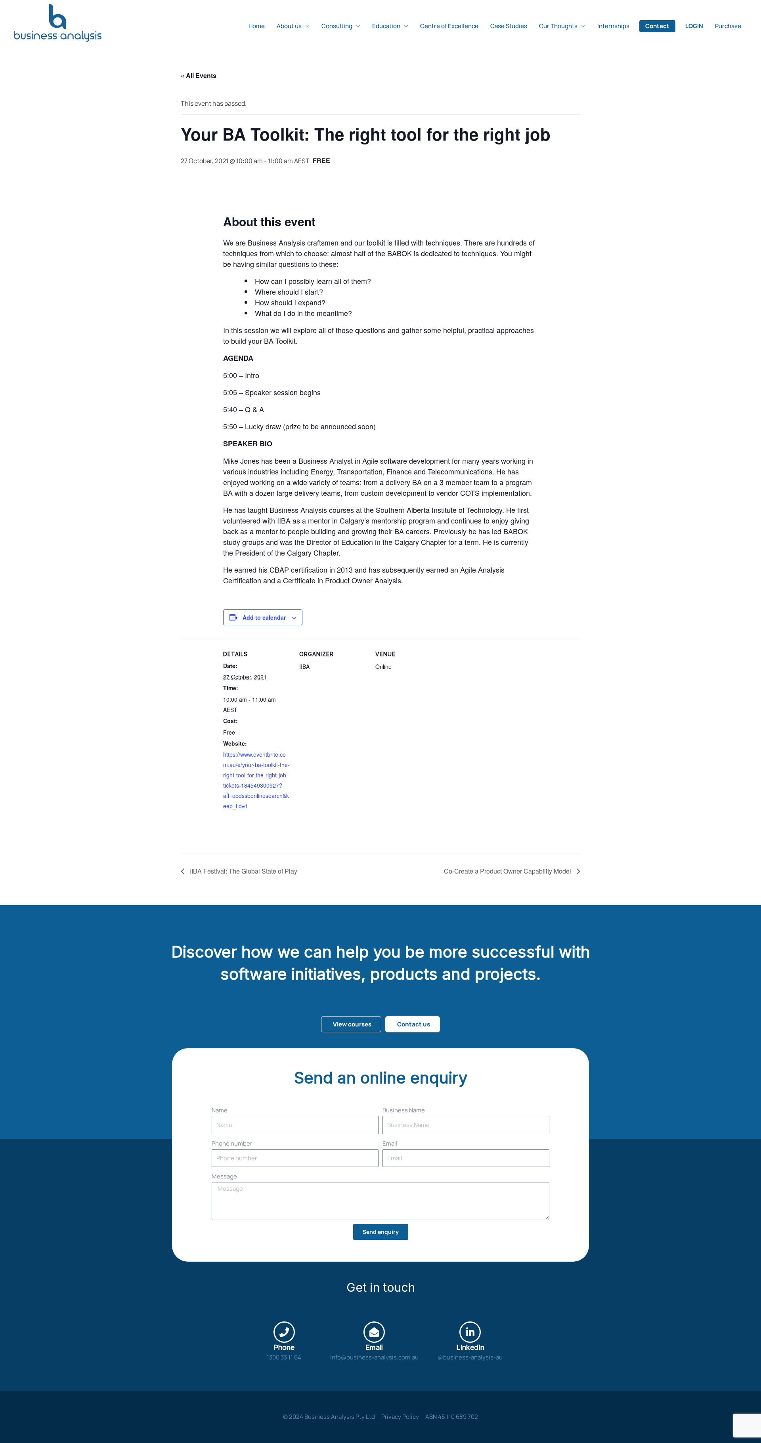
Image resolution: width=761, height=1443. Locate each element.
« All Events (198, 75)
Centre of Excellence (449, 26)
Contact (657, 26)
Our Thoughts (558, 26)
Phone (283, 1347)
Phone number (232, 1143)
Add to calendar (264, 617)
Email (390, 1143)
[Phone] (284, 1332)
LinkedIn (470, 1347)
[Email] (374, 1332)
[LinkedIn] (470, 1332)
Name (220, 1110)
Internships (613, 26)
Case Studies (508, 26)
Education (386, 26)
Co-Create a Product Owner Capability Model (508, 871)
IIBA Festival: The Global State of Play (242, 871)
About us (289, 26)
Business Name (403, 1110)
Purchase (728, 26)
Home (257, 26)
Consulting (336, 26)
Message (224, 1176)
